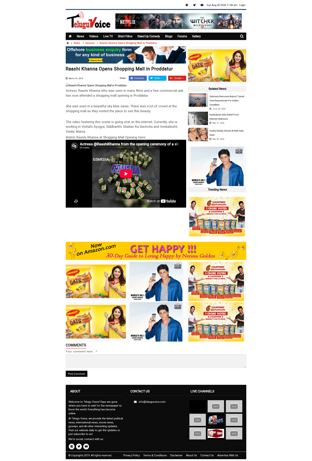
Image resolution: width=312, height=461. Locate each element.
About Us (191, 455)
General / (92, 43)
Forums (182, 36)
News (80, 36)
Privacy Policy (132, 455)
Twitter (156, 78)
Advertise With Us (227, 455)
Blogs (168, 36)
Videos (93, 36)
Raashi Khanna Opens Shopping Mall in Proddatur (128, 43)
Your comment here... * (81, 351)
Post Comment (76, 373)
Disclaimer (176, 455)
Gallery (196, 36)
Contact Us (207, 455)
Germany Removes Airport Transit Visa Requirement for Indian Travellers (226, 100)
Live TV (108, 36)
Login (242, 5)
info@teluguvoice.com (151, 401)
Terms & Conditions (155, 455)
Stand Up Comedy (148, 36)
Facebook (139, 78)
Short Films (125, 36)
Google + (178, 78)
